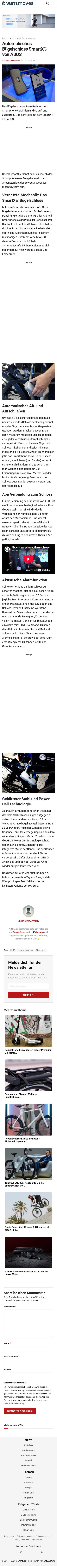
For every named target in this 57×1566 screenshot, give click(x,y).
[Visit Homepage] (17, 3)
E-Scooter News (28, 1455)
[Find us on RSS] (42, 1552)
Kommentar (10, 1306)
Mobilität (20, 38)
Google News (19, 932)
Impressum (9, 1536)
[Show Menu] (53, 3)
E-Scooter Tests (28, 1515)
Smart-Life (28, 1492)
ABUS (12, 950)
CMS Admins (49, 1561)
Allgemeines (31, 38)
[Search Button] (47, 3)
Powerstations (28, 1525)
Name (7, 1343)
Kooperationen (44, 1536)
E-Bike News (28, 1450)
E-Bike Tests (29, 1509)
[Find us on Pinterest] (31, 1552)
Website (7, 1369)
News (12, 38)
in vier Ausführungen (34, 872)
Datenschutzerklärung (15, 1382)
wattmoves (21, 1561)
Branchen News (28, 1465)
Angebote (28, 1497)
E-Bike (28, 1477)
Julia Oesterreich (13, 60)
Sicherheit (40, 950)
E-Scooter (28, 1482)
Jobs (16, 1540)
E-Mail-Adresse (12, 1356)
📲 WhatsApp (37, 932)
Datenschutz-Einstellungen (28, 1546)
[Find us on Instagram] (26, 1552)
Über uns (25, 1540)
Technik (28, 1460)
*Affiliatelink (37, 1540)
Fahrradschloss (25, 950)
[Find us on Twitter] (21, 1552)
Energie (28, 1487)
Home (4, 38)
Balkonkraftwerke (28, 1520)
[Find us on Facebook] (15, 1552)
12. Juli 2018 (30, 60)
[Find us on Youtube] (36, 1552)
